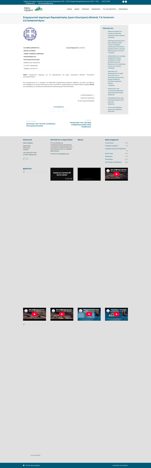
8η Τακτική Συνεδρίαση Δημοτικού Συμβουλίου (115, 108)
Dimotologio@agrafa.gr (62, 153)
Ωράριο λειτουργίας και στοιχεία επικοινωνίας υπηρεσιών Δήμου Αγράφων (116, 33)
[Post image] (104, 32)
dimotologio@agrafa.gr (45, 3)
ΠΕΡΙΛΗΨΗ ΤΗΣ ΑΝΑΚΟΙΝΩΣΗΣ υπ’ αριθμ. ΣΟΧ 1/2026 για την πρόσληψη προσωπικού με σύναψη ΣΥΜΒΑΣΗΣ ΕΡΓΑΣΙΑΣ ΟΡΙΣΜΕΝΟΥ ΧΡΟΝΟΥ (116, 77)
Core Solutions (123, 465)
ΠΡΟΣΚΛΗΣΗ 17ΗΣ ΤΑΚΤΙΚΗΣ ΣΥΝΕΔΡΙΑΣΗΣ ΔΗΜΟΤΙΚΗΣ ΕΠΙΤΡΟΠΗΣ (115, 90)
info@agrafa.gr (30, 3)
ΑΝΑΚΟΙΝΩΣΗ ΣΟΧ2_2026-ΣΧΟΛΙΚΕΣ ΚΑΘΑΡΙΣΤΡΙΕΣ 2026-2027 (116, 100)
